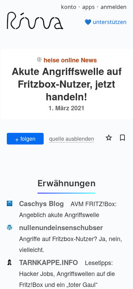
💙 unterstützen (106, 22)
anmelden (114, 7)
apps (88, 7)
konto (68, 7)
